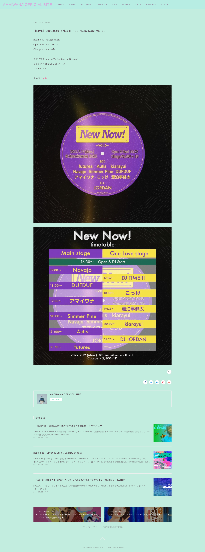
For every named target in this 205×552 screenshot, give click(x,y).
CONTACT (166, 4)
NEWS (72, 4)
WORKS (126, 4)
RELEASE (151, 4)
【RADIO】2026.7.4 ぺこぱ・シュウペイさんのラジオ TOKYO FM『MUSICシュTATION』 (80, 479)
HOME (61, 4)
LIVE (114, 4)
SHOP (138, 4)
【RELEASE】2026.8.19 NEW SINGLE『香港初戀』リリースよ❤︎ (67, 425)
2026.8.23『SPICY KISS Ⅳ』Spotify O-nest (57, 452)
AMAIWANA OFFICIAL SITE (27, 5)
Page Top (102, 539)
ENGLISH (102, 4)
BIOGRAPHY (87, 4)
